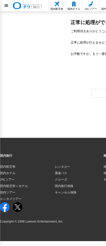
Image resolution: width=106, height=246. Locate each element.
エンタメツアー (11, 199)
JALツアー (7, 179)
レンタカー (62, 166)
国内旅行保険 (64, 186)
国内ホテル (7, 173)
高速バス (61, 173)
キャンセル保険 (65, 192)
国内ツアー (7, 192)
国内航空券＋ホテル (14, 186)
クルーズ (61, 179)
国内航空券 (7, 166)
